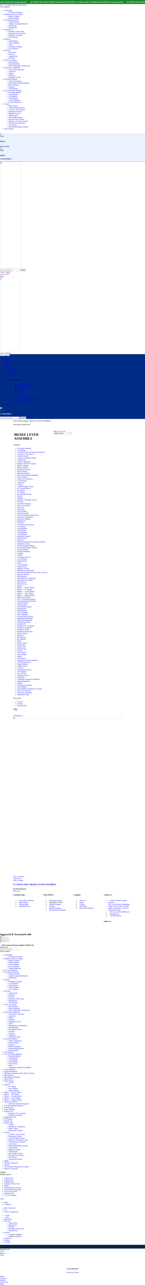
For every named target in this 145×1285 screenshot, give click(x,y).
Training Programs (23, 384)
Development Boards (24, 494)
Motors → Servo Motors (25, 593)
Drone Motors (13, 62)
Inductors (11, 75)
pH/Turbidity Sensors (15, 117)
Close (2, 1199)
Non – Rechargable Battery (26, 599)
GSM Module (13, 98)
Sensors (20, 651)
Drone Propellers (14, 64)
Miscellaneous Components (26, 578)
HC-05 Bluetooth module (12, 1189)
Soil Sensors (21, 658)
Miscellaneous (22, 576)
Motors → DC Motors (24, 589)
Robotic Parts (21, 649)
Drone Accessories (23, 506)
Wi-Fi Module (22, 687)
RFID (19, 641)
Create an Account (72, 1272)
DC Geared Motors (23, 488)
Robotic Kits (12, 28)
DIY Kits (20, 502)
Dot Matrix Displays (15, 47)
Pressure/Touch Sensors (16, 119)
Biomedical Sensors (15, 111)
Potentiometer (22, 609)
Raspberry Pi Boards (15, 35)
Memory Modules (23, 574)
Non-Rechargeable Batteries (26, 601)
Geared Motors (22, 528)
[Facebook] (106, 927)
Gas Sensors (12, 125)
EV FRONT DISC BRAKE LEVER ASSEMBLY (34, 884)
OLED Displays (13, 43)
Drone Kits (12, 52)
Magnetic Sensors (14, 113)
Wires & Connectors (24, 691)
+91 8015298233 (6, 159)
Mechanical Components (25, 570)
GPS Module (12, 96)
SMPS (19, 656)
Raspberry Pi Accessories (16, 33)
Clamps (19, 485)
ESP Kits (11, 58)
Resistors (20, 635)
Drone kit (11, 54)
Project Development (24, 386)
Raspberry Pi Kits (23, 630)
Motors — (20, 586)
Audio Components (15, 81)
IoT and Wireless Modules (26, 546)
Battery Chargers (14, 16)
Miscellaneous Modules (25, 580)
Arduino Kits (12, 56)
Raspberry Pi (21, 624)
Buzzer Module (13, 85)
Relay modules (22, 633)
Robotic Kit (21, 645)
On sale (19, 702)
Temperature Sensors (24, 670)
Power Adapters (22, 612)
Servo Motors (21, 652)
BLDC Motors (22, 471)
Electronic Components (25, 517)
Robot (6, 1186)
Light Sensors (13, 106)
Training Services (23, 675)
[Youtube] (123, 927)
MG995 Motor (9, 1193)
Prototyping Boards (23, 622)
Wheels (19, 683)
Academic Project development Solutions (31, 452)
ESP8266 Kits (9, 1182)
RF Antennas (21, 637)
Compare (7, 1242)
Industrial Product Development (27, 399)
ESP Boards (12, 26)
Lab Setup (20, 390)
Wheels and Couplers (24, 685)
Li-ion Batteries (22, 565)
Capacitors (12, 71)
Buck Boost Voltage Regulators (19, 83)
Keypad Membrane (14, 102)
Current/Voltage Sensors (16, 108)
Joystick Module (14, 100)
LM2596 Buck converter (12, 1188)
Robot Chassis (22, 643)
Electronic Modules (23, 519)
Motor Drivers (22, 584)
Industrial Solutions (14, 394)
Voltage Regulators (23, 681)
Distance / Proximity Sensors (18, 121)
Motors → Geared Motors (26, 591)
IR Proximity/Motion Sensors (18, 127)
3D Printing (21, 450)
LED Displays (13, 41)
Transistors (21, 677)
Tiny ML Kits (13, 37)
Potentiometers (22, 610)
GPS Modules (13, 89)
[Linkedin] (129, 927)
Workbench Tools (23, 694)
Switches (20, 668)
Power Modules (22, 614)
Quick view (17, 878)
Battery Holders (13, 18)
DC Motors (21, 490)
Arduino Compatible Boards (17, 24)
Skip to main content (19, 5)
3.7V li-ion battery (10, 1195)
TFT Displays (22, 672)
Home (15, 421)
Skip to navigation (6, 5)
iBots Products (22, 538)
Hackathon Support (23, 388)
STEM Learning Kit (24, 662)
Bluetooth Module (14, 92)
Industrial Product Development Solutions (31, 542)
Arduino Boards (13, 22)
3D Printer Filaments (15, 12)
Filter (15, 709)
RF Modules (21, 639)
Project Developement (24, 620)
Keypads (11, 87)
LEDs (10, 45)
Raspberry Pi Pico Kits (16, 31)
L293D (19, 555)
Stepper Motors (22, 664)
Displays (20, 498)
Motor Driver (21, 582)
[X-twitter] (112, 927)
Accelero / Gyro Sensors (16, 110)
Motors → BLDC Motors (25, 588)
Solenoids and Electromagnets (27, 660)
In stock (20, 704)
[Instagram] (117, 927)
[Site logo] (10, 268)
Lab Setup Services (23, 557)
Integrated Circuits (14, 77)
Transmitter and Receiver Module (28, 679)
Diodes (10, 73)
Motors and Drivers (23, 597)
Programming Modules (25, 618)
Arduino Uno (8, 1178)
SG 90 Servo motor (10, 1191)
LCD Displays (13, 49)
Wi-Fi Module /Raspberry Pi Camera (29, 689)
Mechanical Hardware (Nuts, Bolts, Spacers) (32, 572)
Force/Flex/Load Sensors (16, 123)
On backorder (22, 705)
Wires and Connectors (24, 693)
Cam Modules (13, 94)
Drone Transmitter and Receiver (19, 66)
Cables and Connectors (16, 70)
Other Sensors (13, 115)
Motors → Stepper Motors (26, 595)
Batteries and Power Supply (26, 464)
